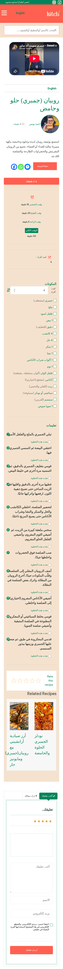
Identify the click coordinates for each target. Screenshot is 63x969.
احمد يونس (34, 123)
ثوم (50, 366)
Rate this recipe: (48, 680)
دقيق (44, 327)
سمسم (43, 399)
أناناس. (39, 379)
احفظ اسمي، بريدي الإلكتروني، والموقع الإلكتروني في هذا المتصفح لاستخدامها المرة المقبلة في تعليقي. (30, 927)
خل (49, 340)
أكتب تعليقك (47, 796)
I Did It (31, 181)
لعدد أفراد (53, 290)
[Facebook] (59, 2)
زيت (41, 386)
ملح (50, 307)
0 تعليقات (17, 124)
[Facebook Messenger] (27, 167)
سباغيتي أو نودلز (38, 393)
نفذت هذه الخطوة (39, 441)
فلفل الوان (33, 373)
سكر (49, 346)
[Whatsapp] (21, 167)
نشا (50, 353)
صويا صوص (45, 406)
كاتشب (47, 333)
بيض (49, 320)
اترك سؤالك (30, 796)
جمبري (43, 300)
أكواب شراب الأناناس (40, 360)
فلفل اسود (47, 313)
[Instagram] (54, 2)
